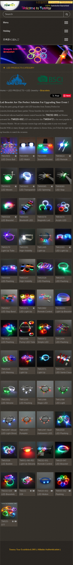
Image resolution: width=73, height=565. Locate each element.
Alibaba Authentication (48, 549)
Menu (5, 22)
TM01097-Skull (45, 430)
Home (3, 90)
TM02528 (42, 278)
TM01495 (42, 247)
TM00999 (5, 278)
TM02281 (24, 247)
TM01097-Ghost (8, 430)
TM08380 (60, 186)
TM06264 (24, 217)
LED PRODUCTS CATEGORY (20, 68)
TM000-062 (61, 491)
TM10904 (5, 156)
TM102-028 (23, 492)
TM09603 (5, 186)
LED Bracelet (62, 464)
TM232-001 (52, 115)
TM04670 (60, 217)
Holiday (6, 31)
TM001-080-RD (27, 460)
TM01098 (60, 399)
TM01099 (42, 399)
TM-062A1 (60, 308)
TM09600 (24, 186)
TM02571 (42, 369)
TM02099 (24, 339)
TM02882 (42, 308)
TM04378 (42, 217)
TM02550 (24, 369)
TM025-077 (4, 523)
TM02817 (5, 308)
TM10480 (42, 156)
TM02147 (24, 278)
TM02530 (60, 430)
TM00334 (5, 217)
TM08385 (42, 186)
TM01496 (60, 339)
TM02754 (60, 369)
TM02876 (24, 308)
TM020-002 (17, 119)
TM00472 (48, 119)
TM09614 (60, 156)
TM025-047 (61, 460)
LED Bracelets (8, 494)
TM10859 (24, 156)
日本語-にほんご (11, 39)
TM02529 (5, 460)
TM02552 (5, 399)
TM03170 (5, 247)
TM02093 (60, 247)
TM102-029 (6, 491)
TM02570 (60, 278)
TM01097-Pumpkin (24, 432)
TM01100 (24, 399)
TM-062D (5, 339)
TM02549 (5, 369)
